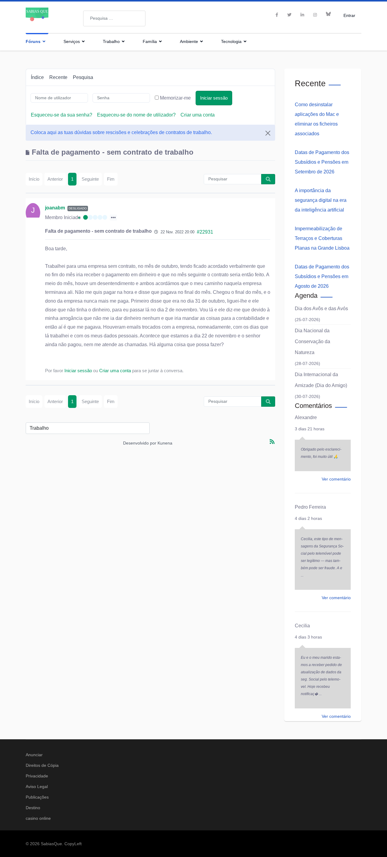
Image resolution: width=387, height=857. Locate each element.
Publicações (37, 797)
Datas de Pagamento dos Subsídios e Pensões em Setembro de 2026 (322, 162)
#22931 (205, 232)
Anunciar (34, 754)
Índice (37, 77)
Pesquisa (83, 77)
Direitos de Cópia (42, 765)
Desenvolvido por (139, 443)
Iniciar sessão (214, 97)
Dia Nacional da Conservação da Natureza (312, 341)
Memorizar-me (175, 97)
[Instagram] (315, 14)
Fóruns (33, 41)
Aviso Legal (37, 786)
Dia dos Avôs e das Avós (321, 308)
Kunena (165, 443)
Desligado (78, 208)
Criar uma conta (197, 114)
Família (150, 41)
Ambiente (189, 41)
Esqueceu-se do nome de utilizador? (136, 114)
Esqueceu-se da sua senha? (61, 114)
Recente (58, 77)
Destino (33, 807)
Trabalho (111, 41)
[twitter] (289, 14)
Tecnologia (231, 41)
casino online (38, 818)
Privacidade (37, 775)
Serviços (71, 41)
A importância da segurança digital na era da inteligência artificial (320, 200)
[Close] (268, 133)
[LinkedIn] (302, 14)
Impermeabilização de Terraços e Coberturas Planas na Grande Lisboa (322, 238)
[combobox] (114, 18)
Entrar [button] (349, 15)
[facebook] (276, 14)
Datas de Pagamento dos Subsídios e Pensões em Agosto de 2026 (322, 276)
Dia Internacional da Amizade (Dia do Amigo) (321, 380)
